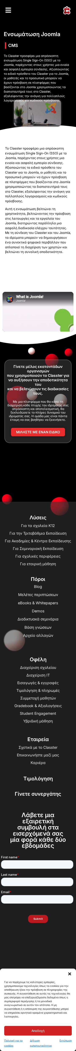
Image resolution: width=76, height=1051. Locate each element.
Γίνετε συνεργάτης (38, 794)
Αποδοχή (38, 1031)
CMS (13, 45)
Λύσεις (38, 517)
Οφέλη (38, 659)
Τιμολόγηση (38, 779)
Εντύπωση (66, 1040)
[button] (70, 974)
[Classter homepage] (67, 10)
